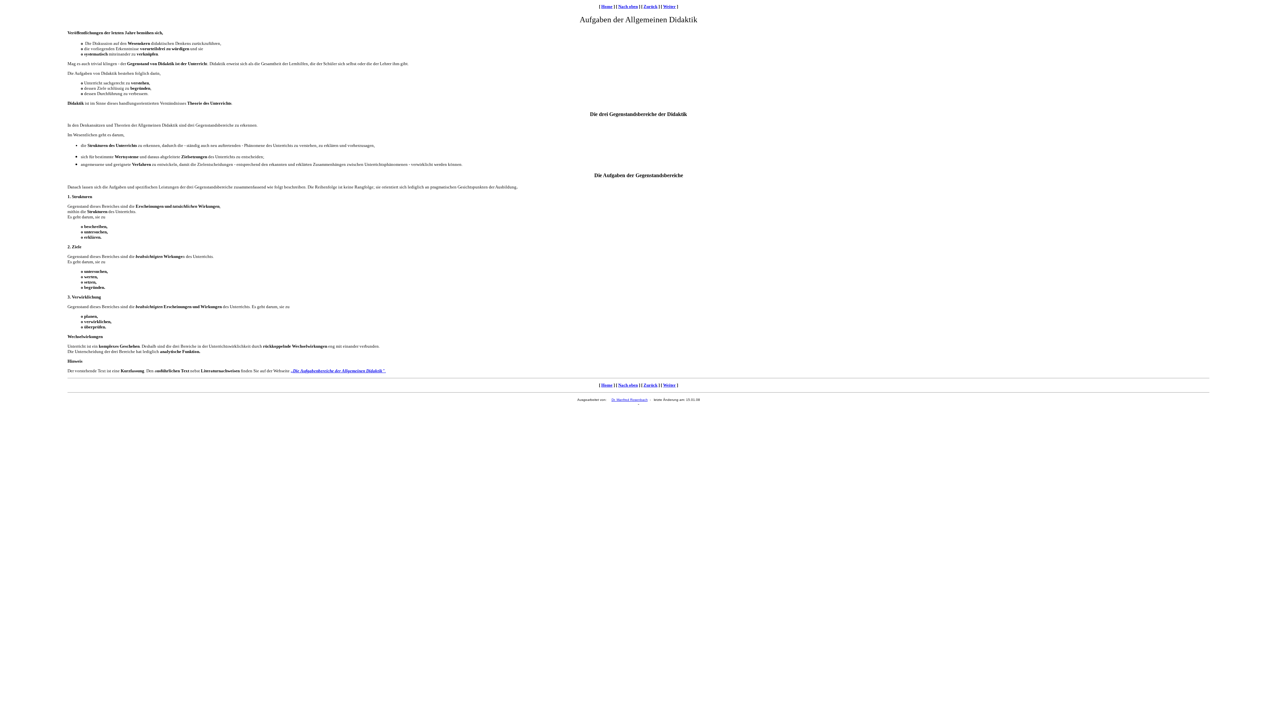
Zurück (650, 6)
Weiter (669, 6)
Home (607, 6)
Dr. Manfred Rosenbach (630, 400)
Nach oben (628, 6)
